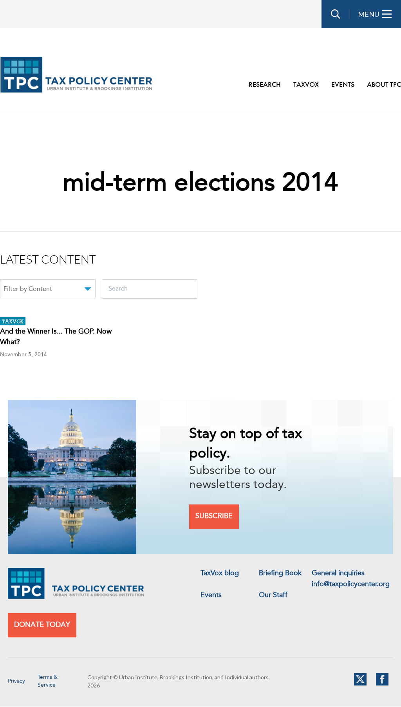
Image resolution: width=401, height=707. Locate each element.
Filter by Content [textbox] (28, 289)
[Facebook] (382, 684)
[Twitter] (360, 684)
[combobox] (47, 290)
